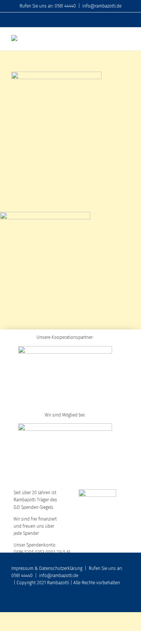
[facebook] (91, 602)
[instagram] (115, 602)
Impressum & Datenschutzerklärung (46, 568)
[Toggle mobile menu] (127, 39)
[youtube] (103, 602)
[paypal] (127, 602)
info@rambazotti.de (101, 6)
